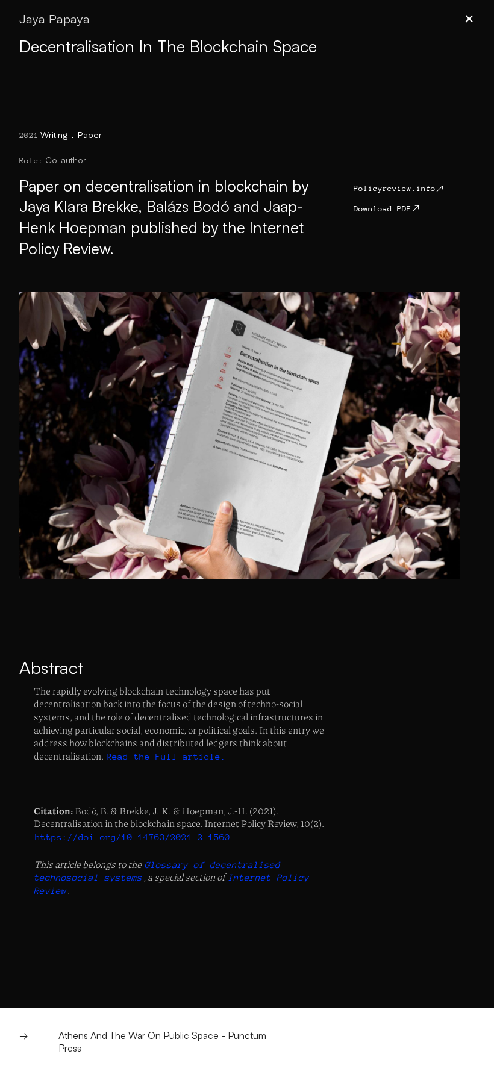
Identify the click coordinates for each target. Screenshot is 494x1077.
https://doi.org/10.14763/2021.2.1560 (132, 837)
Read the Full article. (166, 756)
